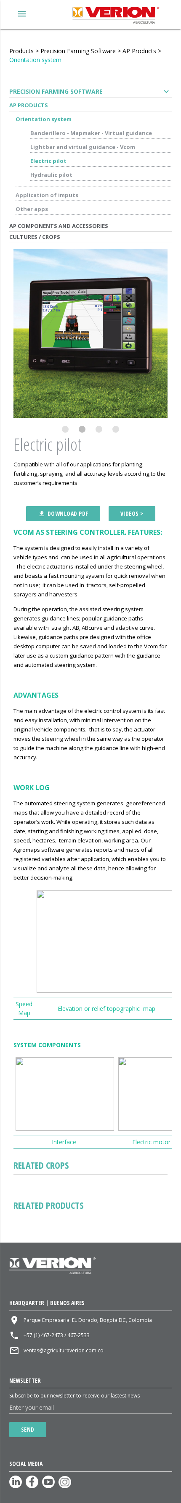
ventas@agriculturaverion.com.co (64, 1350)
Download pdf (63, 513)
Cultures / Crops (34, 237)
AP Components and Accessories (58, 226)
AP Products (139, 51)
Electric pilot (48, 161)
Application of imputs (47, 195)
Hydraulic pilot (51, 175)
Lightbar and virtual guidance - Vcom (82, 147)
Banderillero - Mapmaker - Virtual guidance (91, 133)
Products (21, 51)
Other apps (32, 209)
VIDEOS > (132, 513)
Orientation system (35, 60)
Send (28, 1429)
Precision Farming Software (78, 51)
